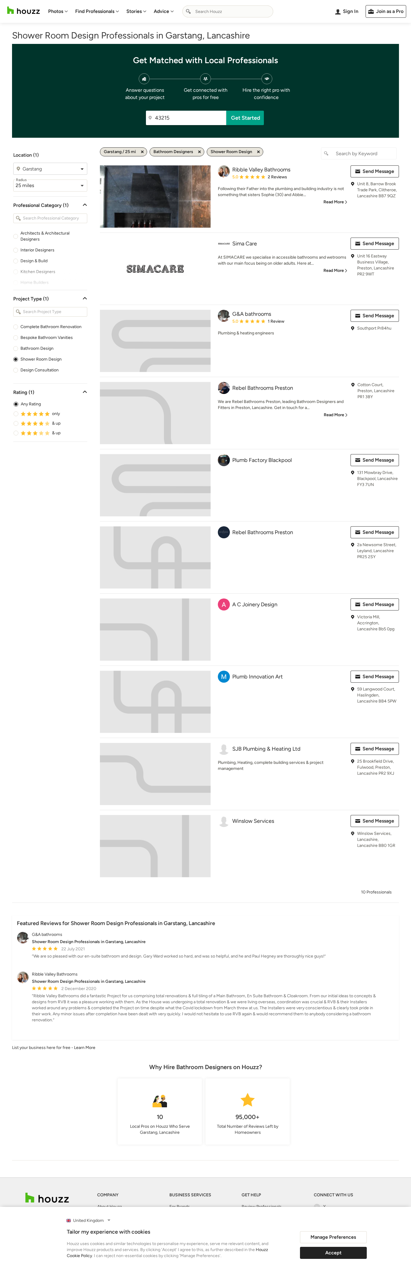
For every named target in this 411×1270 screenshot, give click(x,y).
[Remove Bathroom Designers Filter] (199, 152)
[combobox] (227, 11)
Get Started (245, 118)
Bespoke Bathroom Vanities (46, 337)
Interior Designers (37, 250)
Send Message (378, 171)
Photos (55, 11)
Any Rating (31, 404)
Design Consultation (39, 370)
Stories (134, 11)
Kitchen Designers (37, 271)
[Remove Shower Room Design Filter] (258, 152)
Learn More (84, 1047)
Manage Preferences (333, 1237)
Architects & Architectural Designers (45, 236)
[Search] (188, 11)
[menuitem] (58, 11)
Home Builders (34, 282)
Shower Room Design (41, 359)
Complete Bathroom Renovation (51, 326)
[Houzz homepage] (23, 10)
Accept (333, 1253)
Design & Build (34, 260)
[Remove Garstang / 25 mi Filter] (142, 152)
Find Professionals (94, 11)
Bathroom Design (37, 348)
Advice (161, 11)
